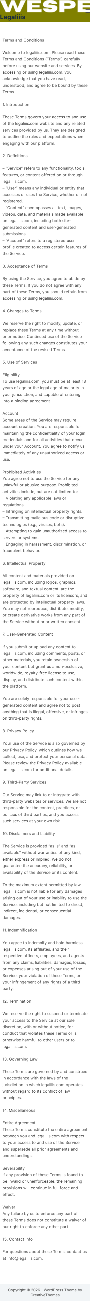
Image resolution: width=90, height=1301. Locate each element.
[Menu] (88, 11)
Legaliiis (13, 17)
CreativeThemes (45, 1295)
